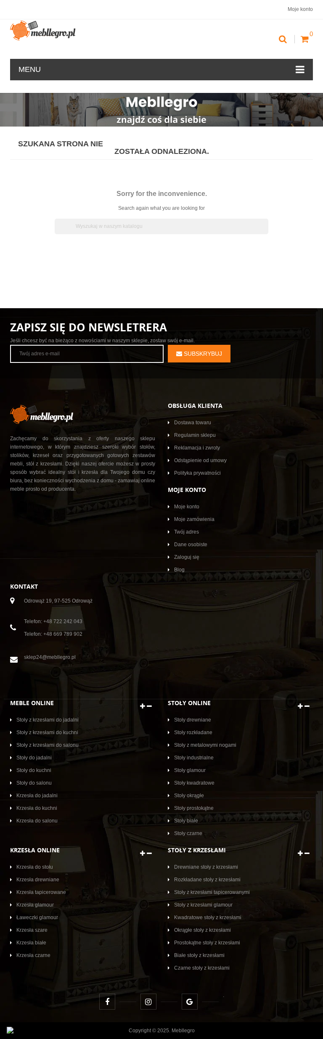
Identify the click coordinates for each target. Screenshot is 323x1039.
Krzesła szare (32, 930)
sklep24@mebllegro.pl (50, 657)
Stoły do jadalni (34, 758)
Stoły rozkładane (193, 732)
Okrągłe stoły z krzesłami (202, 930)
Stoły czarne (188, 833)
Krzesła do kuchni (36, 808)
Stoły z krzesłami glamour (203, 905)
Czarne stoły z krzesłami (202, 968)
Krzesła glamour (35, 905)
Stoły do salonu (34, 783)
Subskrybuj (202, 353)
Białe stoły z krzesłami (199, 955)
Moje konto (186, 507)
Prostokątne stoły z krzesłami (207, 943)
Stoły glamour (190, 770)
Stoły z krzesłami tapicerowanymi (212, 892)
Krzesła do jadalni (37, 795)
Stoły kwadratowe (194, 783)
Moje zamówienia (194, 519)
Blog (179, 570)
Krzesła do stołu (34, 867)
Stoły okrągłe (189, 795)
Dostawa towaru (192, 423)
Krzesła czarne (33, 955)
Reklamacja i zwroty (197, 448)
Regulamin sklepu (195, 435)
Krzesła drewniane (37, 880)
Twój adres (186, 532)
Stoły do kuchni (33, 770)
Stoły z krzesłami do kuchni (47, 732)
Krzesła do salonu (37, 821)
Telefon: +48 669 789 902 (53, 634)
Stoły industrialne (194, 758)
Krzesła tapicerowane (41, 892)
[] (264, 231)
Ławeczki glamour (37, 917)
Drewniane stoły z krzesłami (206, 867)
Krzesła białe (31, 943)
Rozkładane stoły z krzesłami (207, 880)
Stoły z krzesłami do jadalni (47, 720)
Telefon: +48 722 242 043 (53, 621)
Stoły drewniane (192, 720)
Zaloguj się (186, 557)
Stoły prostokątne (194, 808)
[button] (146, 706)
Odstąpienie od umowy (200, 460)
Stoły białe (186, 821)
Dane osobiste (190, 544)
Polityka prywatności (197, 473)
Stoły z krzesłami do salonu (47, 745)
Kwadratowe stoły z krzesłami (207, 917)
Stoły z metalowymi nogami (205, 745)
